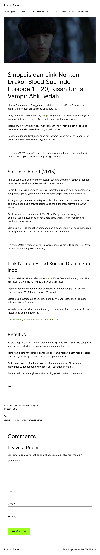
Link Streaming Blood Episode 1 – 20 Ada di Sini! (33, 319)
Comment (14, 460)
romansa (32, 420)
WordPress (90, 549)
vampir (45, 115)
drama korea (10, 420)
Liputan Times (11, 5)
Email (11, 504)
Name (12, 491)
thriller (49, 278)
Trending (34, 405)
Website (12, 516)
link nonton (22, 420)
